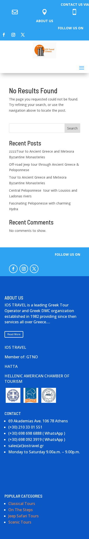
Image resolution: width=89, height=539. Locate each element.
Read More (13, 334)
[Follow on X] (23, 35)
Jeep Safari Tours (23, 516)
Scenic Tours (19, 522)
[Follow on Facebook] (4, 35)
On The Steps (20, 509)
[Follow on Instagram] (13, 35)
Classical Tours (21, 503)
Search (72, 128)
